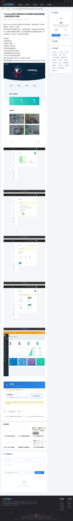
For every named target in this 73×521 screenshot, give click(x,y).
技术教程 (35, 4)
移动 (60, 62)
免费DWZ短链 (64, 57)
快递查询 (54, 65)
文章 (66, 35)
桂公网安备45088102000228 (42, 516)
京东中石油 (54, 62)
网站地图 (69, 507)
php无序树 (54, 60)
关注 (57, 35)
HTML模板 (54, 54)
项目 (60, 54)
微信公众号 (54, 70)
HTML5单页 (60, 65)
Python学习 (54, 52)
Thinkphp (19, 411)
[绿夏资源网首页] (8, 4)
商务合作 (69, 501)
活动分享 (42, 4)
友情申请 (69, 503)
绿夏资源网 (37, 514)
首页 (21, 4)
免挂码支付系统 (12, 411)
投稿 (71, 1)
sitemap (50, 516)
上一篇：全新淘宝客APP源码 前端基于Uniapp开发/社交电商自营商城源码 (14, 416)
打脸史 (53, 68)
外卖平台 (66, 52)
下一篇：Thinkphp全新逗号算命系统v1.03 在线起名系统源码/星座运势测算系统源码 (35, 416)
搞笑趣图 (49, 4)
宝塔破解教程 (65, 62)
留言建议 (69, 505)
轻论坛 (65, 60)
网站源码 (8, 8)
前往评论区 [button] (37, 396)
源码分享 (28, 4)
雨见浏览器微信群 (60, 68)
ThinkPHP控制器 (55, 57)
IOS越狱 (60, 60)
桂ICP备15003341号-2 (29, 516)
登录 (65, 1)
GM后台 (61, 52)
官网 (64, 54)
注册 (68, 1)
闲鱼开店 (67, 65)
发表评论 (40, 472)
